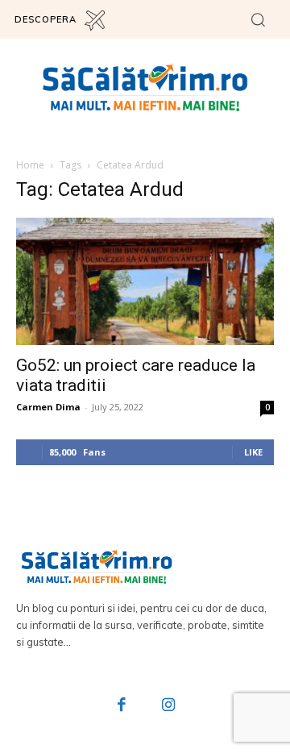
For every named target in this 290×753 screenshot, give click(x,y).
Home (30, 165)
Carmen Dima (48, 407)
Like (253, 452)
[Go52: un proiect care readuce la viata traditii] (145, 281)
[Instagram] (168, 706)
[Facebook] (122, 706)
